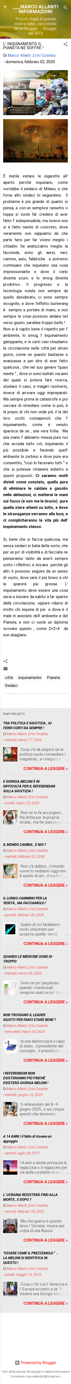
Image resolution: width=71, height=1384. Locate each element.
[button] (65, 45)
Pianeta (53, 677)
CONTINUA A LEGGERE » (45, 768)
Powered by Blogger (38, 1362)
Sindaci (11, 685)
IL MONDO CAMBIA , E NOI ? (24, 844)
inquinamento (30, 677)
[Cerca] (65, 8)
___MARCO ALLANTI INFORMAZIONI (35, 9)
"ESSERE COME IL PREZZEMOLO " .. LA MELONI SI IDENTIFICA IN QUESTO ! (30, 1258)
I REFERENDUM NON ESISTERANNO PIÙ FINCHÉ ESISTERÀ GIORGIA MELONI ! (25, 1078)
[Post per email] (5, 669)
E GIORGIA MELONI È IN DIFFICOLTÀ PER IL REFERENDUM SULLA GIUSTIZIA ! (29, 786)
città (9, 677)
